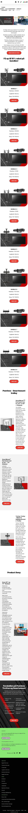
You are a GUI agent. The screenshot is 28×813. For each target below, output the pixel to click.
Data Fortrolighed (11, 810)
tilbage (3, 7)
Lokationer (4, 785)
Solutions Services (6, 772)
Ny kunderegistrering (6, 806)
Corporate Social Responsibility (8, 799)
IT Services (4, 767)
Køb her (14, 100)
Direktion (3, 778)
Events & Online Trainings (7, 803)
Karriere (3, 781)
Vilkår (22, 810)
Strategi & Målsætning (6, 792)
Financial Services (5, 765)
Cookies (4, 810)
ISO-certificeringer (6, 801)
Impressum (17, 810)
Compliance (4, 783)
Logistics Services (6, 769)
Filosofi (3, 790)
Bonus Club (4, 797)
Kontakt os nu (5, 738)
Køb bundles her (14, 53)
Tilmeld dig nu (5, 748)
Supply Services (5, 774)
